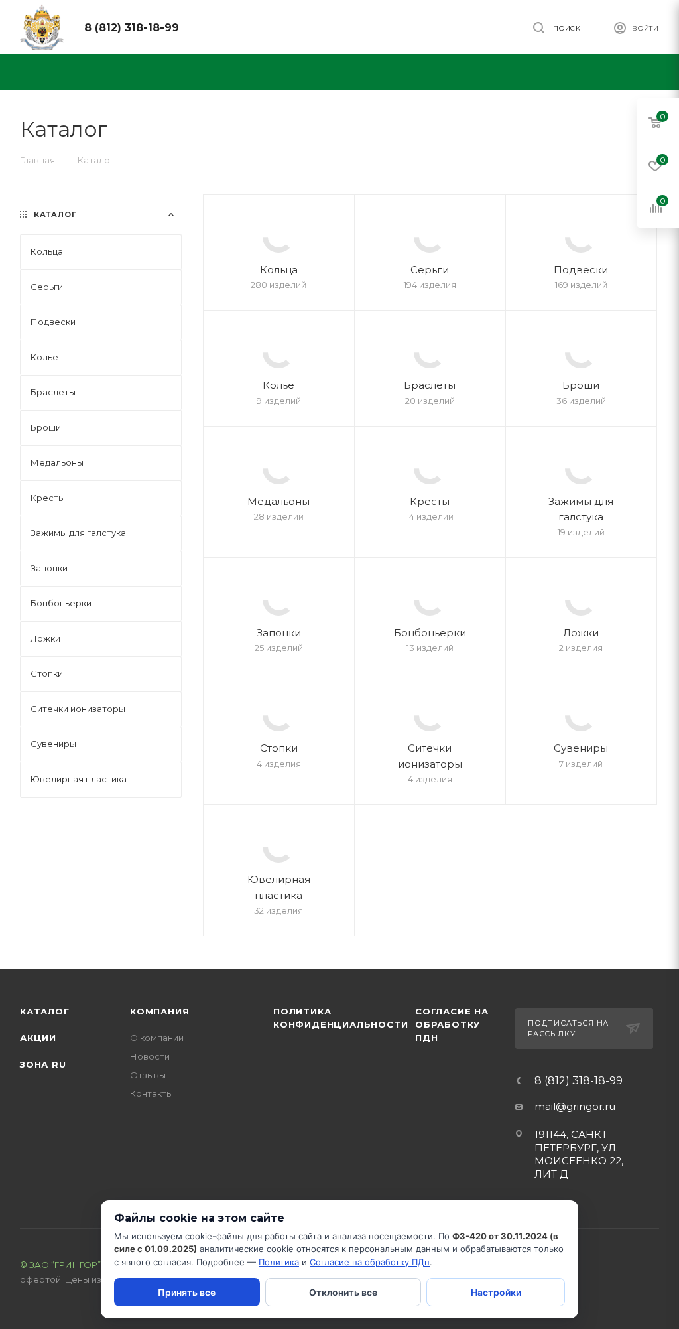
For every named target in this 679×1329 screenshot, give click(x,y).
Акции (38, 1037)
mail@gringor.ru (574, 1106)
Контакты (151, 1093)
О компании (157, 1037)
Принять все (187, 1292)
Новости (150, 1056)
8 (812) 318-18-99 (131, 27)
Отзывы (148, 1075)
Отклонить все (343, 1292)
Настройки (496, 1292)
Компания (159, 1011)
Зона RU (43, 1064)
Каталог (45, 1011)
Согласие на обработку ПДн (452, 1024)
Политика (279, 1262)
